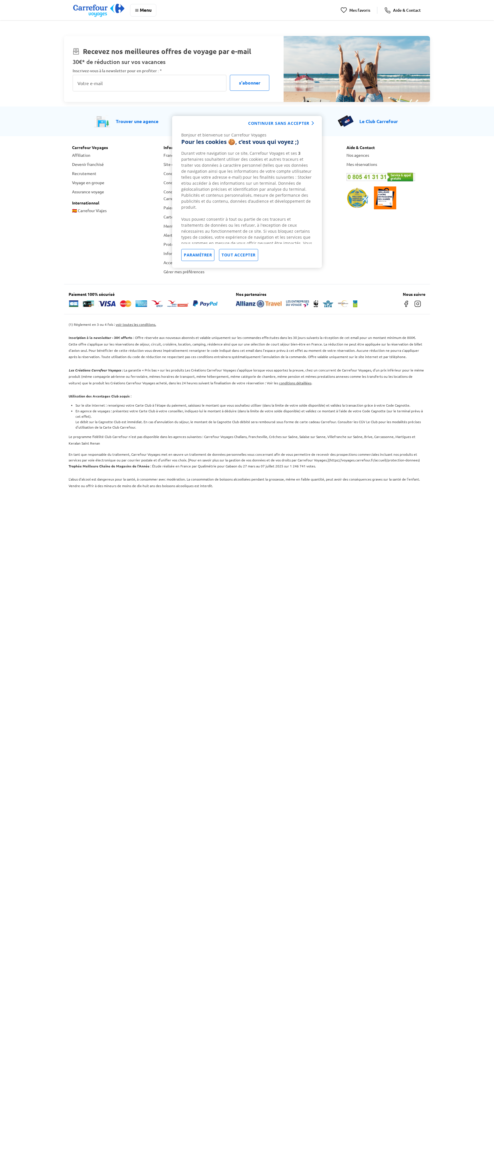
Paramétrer (198, 255)
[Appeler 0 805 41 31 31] (384, 177)
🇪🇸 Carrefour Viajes (89, 210)
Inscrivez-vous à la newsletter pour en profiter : (117, 70)
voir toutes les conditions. (136, 324)
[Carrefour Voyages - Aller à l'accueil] (98, 10)
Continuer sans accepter (278, 123)
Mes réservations (361, 164)
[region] (247, 192)
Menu (146, 10)
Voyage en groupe (88, 182)
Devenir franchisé (88, 164)
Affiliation (81, 155)
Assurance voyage (88, 191)
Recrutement (84, 173)
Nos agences (357, 155)
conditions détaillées (295, 383)
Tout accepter (239, 255)
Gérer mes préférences (184, 271)
